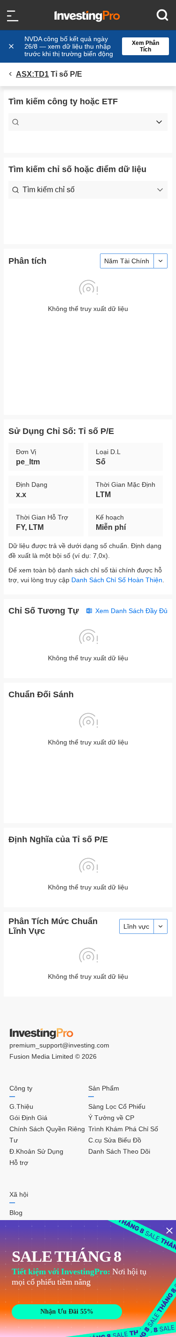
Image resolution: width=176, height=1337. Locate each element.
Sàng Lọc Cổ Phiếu (116, 1106)
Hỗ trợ (18, 1162)
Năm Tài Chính (126, 261)
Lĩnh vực (136, 926)
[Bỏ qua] (12, 46)
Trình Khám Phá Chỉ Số (123, 1129)
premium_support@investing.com (59, 1045)
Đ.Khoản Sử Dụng (36, 1151)
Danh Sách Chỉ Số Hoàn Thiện (116, 580)
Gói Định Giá (28, 1117)
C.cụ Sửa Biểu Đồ (114, 1140)
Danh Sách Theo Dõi (119, 1151)
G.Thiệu (21, 1106)
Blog (16, 1212)
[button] (93, 46)
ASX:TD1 (32, 74)
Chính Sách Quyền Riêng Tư (47, 1134)
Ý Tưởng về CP (111, 1117)
